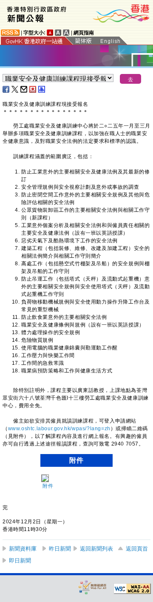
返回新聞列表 (96, 548)
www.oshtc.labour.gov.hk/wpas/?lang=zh (59, 429)
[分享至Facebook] (6, 89)
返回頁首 (137, 548)
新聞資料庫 (23, 548)
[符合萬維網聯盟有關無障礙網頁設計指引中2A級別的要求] (132, 588)
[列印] (42, 89)
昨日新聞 (60, 548)
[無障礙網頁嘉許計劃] (92, 586)
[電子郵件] (24, 89)
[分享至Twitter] (15, 89)
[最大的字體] (66, 32)
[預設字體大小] (50, 32)
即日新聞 (20, 560)
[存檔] (33, 89)
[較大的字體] (58, 32)
